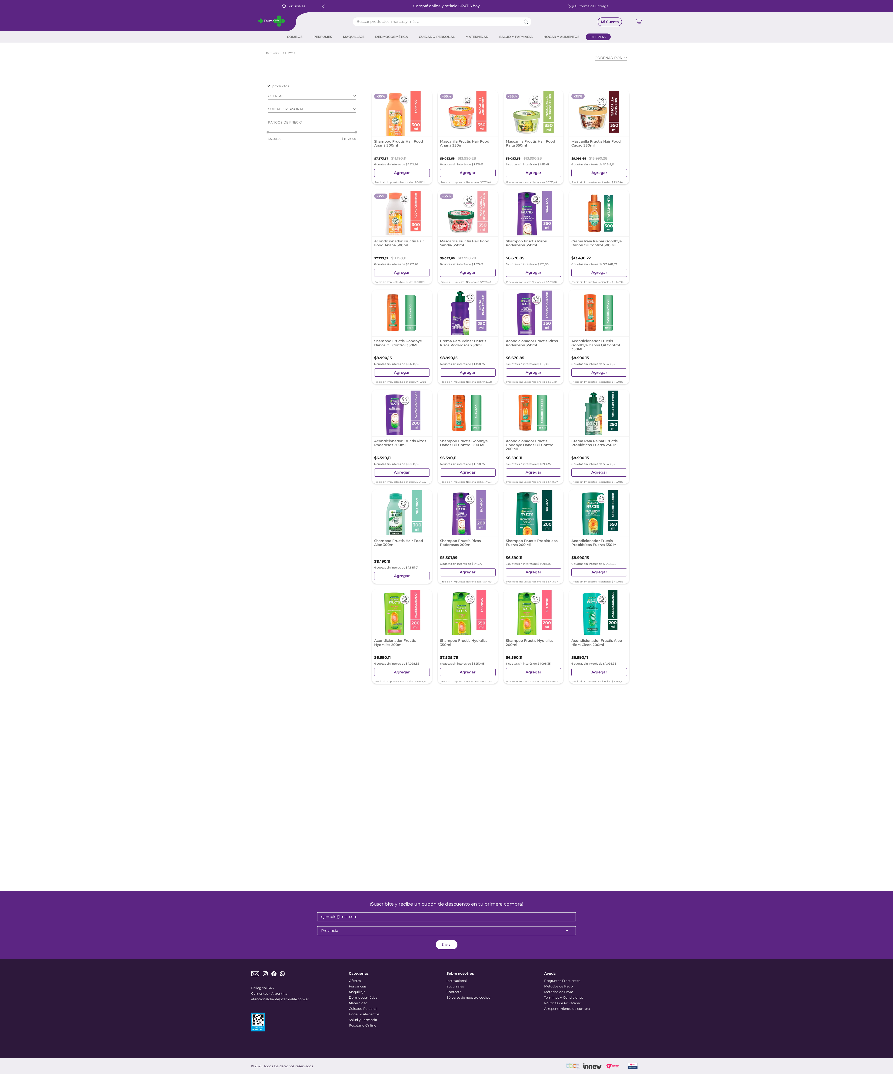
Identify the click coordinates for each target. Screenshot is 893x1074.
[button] (312, 97)
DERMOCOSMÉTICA (391, 37)
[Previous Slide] (323, 6)
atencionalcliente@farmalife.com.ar (280, 999)
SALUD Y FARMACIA (516, 37)
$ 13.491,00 (349, 139)
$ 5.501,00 (274, 139)
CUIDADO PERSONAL (437, 37)
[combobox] (442, 21)
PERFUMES (322, 37)
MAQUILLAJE (353, 37)
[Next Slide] (570, 6)
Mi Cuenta (610, 22)
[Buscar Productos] (527, 21)
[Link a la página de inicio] (272, 53)
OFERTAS (598, 37)
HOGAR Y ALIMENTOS (561, 37)
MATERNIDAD (477, 37)
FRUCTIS (289, 53)
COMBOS (295, 37)
